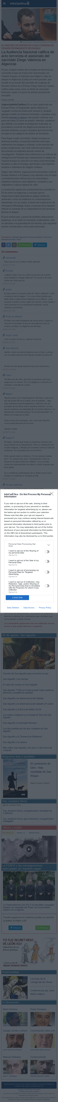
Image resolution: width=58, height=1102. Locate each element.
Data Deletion (13, 607)
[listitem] (29, 545)
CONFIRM (17, 598)
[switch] (47, 551)
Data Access (29, 607)
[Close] (52, 494)
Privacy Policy (45, 607)
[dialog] (29, 551)
